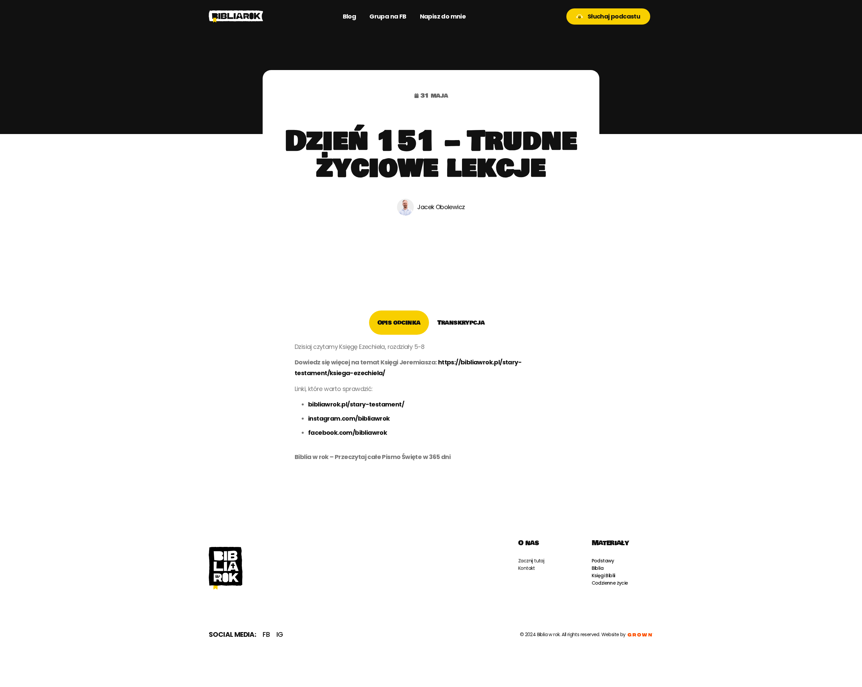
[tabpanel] (431, 404)
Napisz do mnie (443, 16)
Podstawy (603, 560)
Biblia (597, 568)
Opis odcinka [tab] (399, 322)
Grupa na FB (387, 16)
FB (266, 634)
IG (279, 634)
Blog (349, 16)
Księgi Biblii (603, 575)
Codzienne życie (610, 583)
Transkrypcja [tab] (461, 322)
